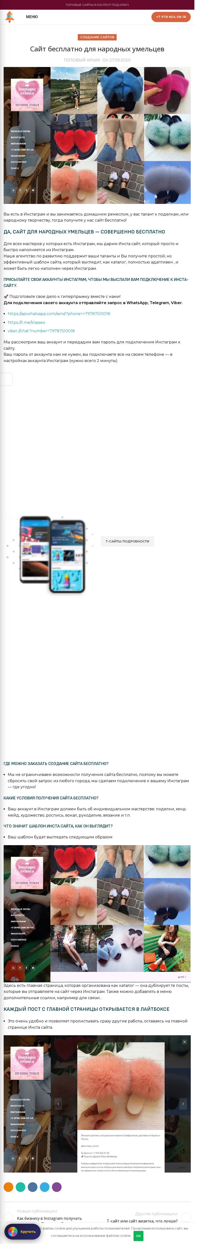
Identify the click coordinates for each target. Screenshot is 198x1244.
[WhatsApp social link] (20, 1187)
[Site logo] (10, 16)
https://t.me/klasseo (26, 322)
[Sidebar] (6, 379)
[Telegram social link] (45, 1187)
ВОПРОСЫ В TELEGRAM (130, 554)
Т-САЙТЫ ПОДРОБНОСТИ (127, 541)
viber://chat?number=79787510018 (41, 331)
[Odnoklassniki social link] (8, 1187)
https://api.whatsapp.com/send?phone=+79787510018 (59, 313)
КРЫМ (93, 60)
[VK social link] (32, 1187)
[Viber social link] (57, 1187)
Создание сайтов (97, 37)
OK (138, 1236)
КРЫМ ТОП (97, 1217)
